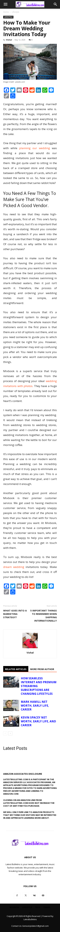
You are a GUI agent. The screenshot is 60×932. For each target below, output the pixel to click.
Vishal (9, 40)
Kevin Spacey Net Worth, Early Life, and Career (38, 721)
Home (6, 12)
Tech (37, 907)
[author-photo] (30, 648)
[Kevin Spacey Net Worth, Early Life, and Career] (11, 721)
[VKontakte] (34, 895)
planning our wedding (34, 148)
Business (14, 907)
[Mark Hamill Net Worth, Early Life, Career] (11, 705)
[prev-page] (5, 733)
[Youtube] (43, 895)
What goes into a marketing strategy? (15, 614)
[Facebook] (17, 895)
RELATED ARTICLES (15, 669)
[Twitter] (26, 895)
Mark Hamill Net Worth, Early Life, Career (35, 705)
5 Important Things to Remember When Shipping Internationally (43, 615)
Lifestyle (15, 12)
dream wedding (13, 567)
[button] (5, 4)
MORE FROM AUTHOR (42, 669)
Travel (47, 907)
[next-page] (10, 733)
